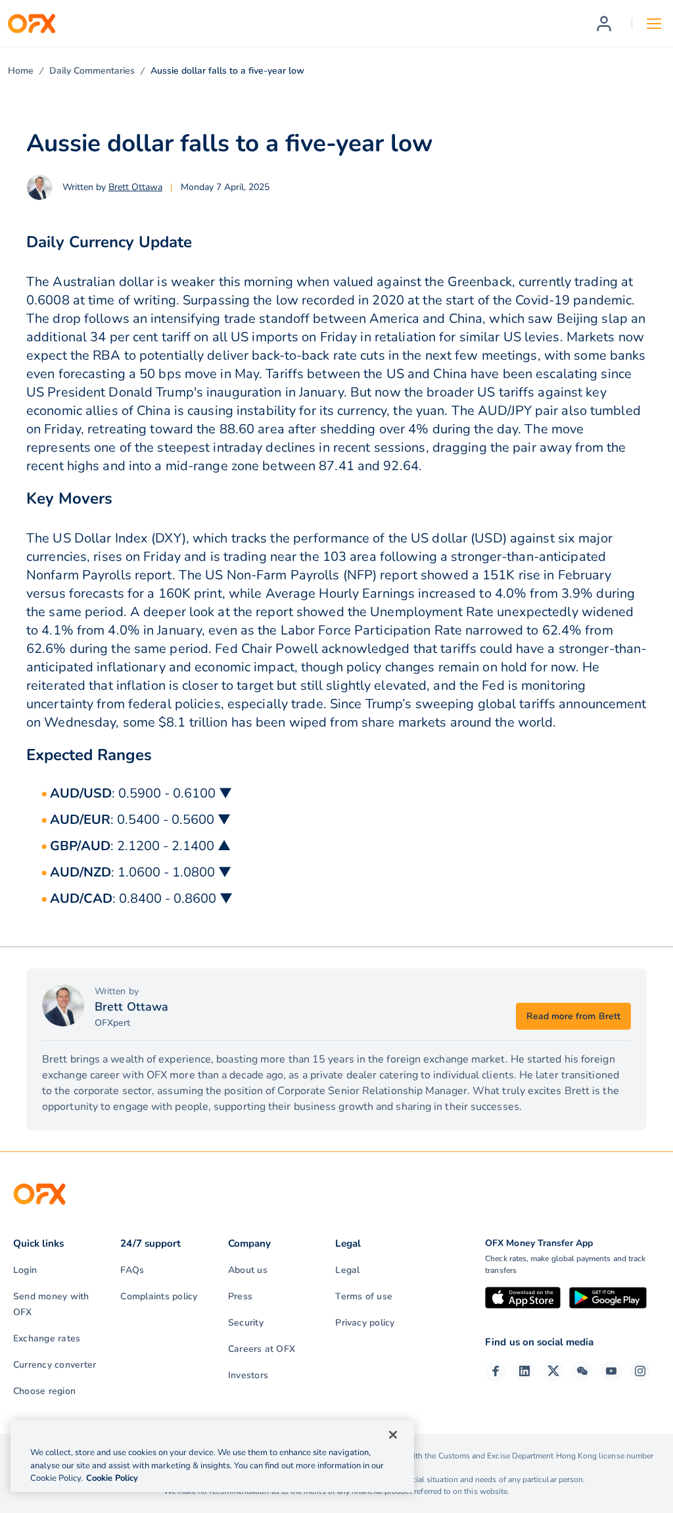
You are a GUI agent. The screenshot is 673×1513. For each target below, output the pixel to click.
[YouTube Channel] (611, 1370)
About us (247, 1270)
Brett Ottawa (135, 187)
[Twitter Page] (553, 1370)
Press (240, 1296)
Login (25, 1270)
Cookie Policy (112, 1478)
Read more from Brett (573, 1016)
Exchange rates (46, 1338)
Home (21, 70)
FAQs (132, 1270)
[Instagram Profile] (640, 1370)
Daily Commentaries (92, 70)
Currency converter (54, 1364)
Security (246, 1322)
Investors (248, 1375)
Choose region (44, 1391)
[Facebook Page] (495, 1370)
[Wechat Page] (582, 1370)
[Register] (604, 23)
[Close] (393, 1434)
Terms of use (363, 1296)
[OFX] (31, 24)
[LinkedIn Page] (524, 1370)
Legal (347, 1270)
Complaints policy (158, 1296)
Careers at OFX (261, 1349)
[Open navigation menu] (654, 23)
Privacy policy (364, 1322)
